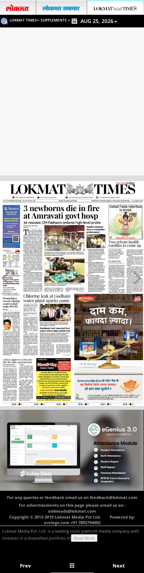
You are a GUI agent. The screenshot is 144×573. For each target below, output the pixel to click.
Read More (84, 538)
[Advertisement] (72, 103)
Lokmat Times (23, 20)
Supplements (54, 20)
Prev (25, 565)
